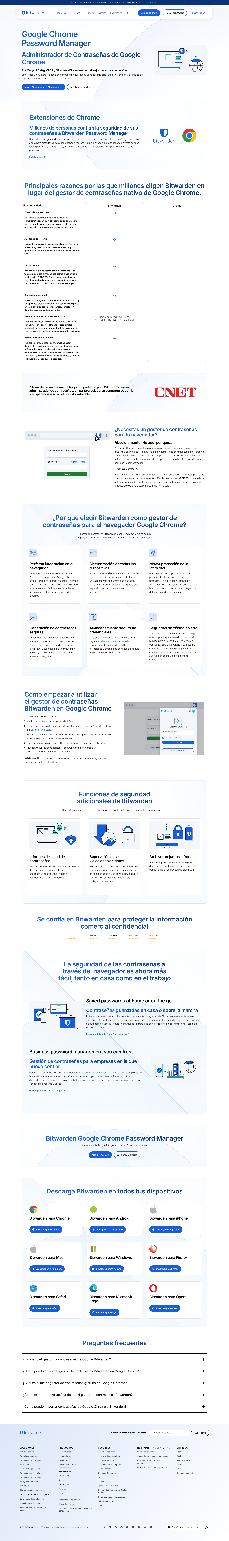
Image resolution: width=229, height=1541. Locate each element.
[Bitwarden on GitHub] (121, 1527)
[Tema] (206, 1527)
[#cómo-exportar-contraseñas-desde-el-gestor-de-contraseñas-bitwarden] (19, 1395)
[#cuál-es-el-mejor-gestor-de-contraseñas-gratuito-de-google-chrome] (19, 1383)
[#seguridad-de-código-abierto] (147, 628)
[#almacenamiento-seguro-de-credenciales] (88, 628)
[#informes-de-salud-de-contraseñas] (28, 856)
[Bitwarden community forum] (116, 1527)
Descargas (102, 13)
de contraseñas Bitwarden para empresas (104, 1072)
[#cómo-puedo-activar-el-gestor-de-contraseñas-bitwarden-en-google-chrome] (19, 1371)
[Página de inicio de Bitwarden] (33, 13)
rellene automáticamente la (114, 641)
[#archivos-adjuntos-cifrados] (147, 856)
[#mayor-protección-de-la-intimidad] (147, 564)
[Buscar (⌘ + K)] (127, 12)
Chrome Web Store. (41, 729)
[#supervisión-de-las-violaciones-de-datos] (88, 856)
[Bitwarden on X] (104, 1527)
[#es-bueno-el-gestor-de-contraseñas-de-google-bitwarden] (19, 1359)
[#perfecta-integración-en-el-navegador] (28, 564)
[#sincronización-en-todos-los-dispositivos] (88, 564)
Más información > (150, 2)
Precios (90, 13)
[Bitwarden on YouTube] (127, 1527)
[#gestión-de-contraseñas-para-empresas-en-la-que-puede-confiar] (27, 1061)
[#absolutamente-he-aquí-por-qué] (113, 442)
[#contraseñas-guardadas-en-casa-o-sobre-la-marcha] (84, 1010)
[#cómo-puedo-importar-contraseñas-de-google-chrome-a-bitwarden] (19, 1406)
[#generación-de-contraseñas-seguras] (28, 628)
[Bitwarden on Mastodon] (151, 1527)
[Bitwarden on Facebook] (139, 1527)
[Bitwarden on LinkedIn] (133, 1527)
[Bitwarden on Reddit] (110, 1527)
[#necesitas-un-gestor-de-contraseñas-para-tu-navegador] (112, 429)
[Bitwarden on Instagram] (145, 1527)
